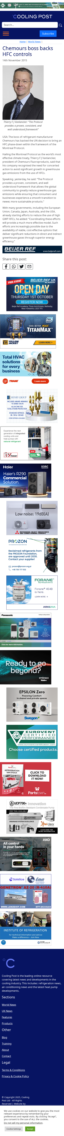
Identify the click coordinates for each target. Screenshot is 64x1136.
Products (7, 1023)
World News (34, 41)
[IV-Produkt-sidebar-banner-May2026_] (25, 443)
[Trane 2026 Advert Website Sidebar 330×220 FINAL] (25, 369)
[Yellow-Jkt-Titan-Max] (28, 331)
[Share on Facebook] (6, 266)
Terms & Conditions (13, 1070)
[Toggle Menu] (6, 33)
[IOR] (25, 928)
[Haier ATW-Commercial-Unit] (25, 481)
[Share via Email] (29, 266)
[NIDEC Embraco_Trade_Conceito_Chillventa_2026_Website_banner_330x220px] (25, 667)
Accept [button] (30, 1128)
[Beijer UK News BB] (32, 249)
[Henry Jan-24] (32, 406)
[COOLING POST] (25, 854)
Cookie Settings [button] (14, 1128)
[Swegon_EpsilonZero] (32, 704)
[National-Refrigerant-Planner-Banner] (32, 5)
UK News (7, 1011)
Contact (6, 1056)
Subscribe (48, 33)
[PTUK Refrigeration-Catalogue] (25, 779)
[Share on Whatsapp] (13, 266)
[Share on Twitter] (21, 266)
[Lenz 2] (25, 891)
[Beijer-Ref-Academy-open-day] (32, 294)
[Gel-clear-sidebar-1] (32, 816)
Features (7, 1017)
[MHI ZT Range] (32, 518)
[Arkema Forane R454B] (32, 593)
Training (6, 1043)
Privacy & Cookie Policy (15, 1076)
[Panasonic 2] (25, 630)
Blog (4, 1037)
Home (23, 41)
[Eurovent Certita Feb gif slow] (32, 742)
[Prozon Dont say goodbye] (32, 555)
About (5, 1050)
